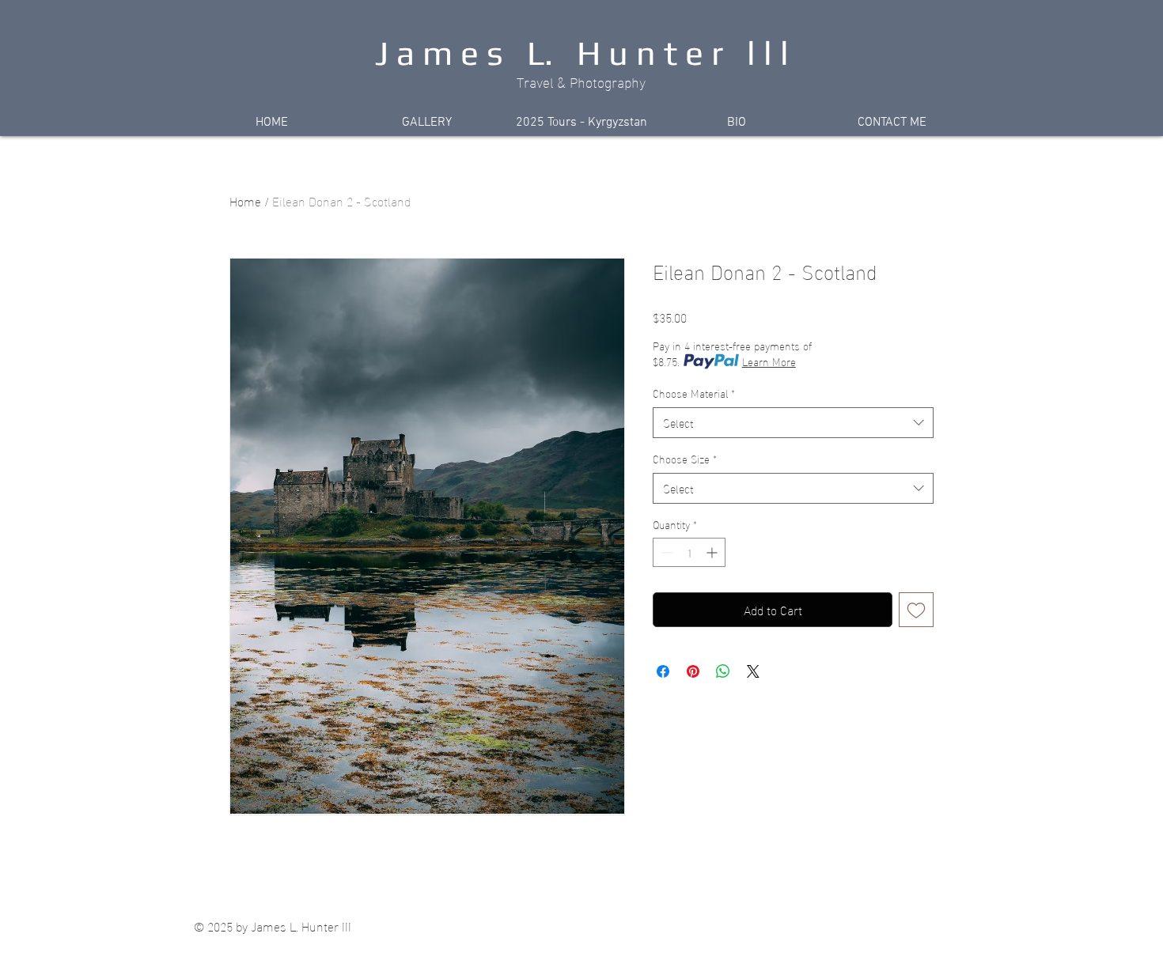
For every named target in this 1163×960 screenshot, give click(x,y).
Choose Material (694, 393)
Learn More (769, 361)
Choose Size (685, 459)
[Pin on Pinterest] (693, 671)
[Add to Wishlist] (916, 609)
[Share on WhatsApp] (723, 671)
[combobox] (793, 422)
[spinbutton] (689, 552)
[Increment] (713, 552)
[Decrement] (665, 552)
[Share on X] (753, 671)
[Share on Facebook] (662, 671)
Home (245, 200)
